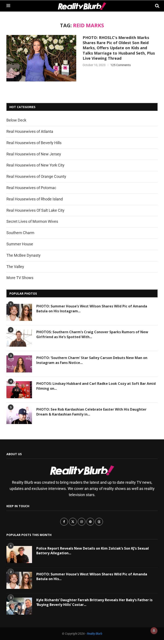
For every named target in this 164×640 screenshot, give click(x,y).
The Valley (15, 266)
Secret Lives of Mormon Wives (32, 221)
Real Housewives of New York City (35, 165)
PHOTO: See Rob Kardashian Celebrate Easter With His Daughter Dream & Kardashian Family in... (91, 411)
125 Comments (120, 65)
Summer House (19, 244)
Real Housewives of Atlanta (29, 131)
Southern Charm (20, 232)
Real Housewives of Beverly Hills (34, 142)
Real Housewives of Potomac (31, 187)
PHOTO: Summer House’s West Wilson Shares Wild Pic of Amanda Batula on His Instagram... (91, 308)
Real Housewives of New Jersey (33, 154)
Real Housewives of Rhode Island (34, 199)
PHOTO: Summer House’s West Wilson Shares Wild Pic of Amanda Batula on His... (91, 576)
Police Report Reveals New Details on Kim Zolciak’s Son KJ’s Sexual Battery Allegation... (92, 550)
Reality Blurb (94, 633)
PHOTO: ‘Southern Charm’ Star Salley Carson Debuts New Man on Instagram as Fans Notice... (91, 360)
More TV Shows (19, 277)
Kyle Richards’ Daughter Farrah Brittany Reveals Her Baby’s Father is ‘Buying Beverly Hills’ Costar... (94, 602)
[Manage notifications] (154, 630)
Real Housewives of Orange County (36, 176)
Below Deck (16, 120)
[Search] (155, 6)
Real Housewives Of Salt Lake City (35, 210)
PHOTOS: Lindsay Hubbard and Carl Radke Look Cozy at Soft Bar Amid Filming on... (96, 386)
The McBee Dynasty (23, 255)
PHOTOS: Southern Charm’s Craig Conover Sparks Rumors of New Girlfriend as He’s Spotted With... (92, 334)
